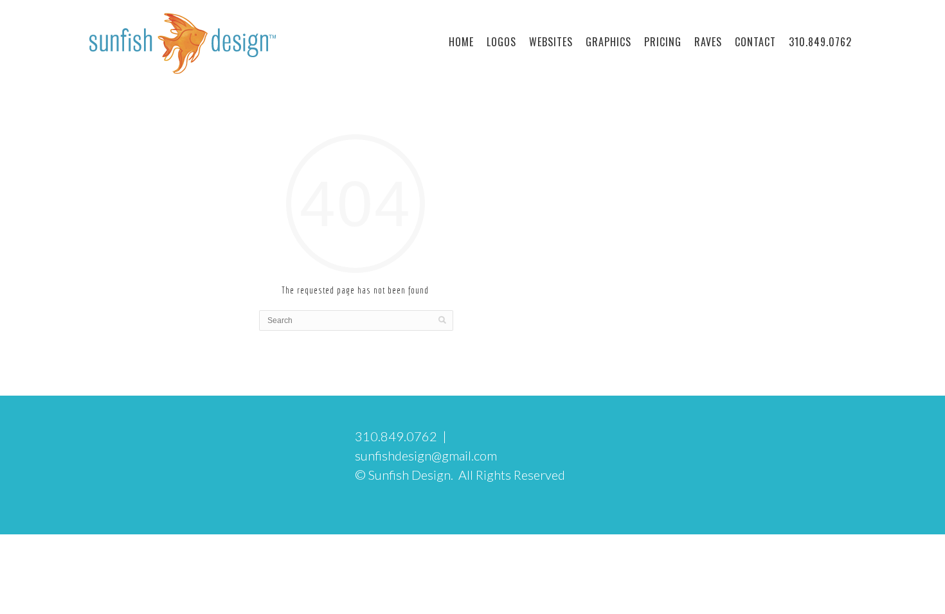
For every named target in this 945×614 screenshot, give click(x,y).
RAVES (708, 41)
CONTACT (755, 41)
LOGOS (501, 41)
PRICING (662, 41)
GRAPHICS (608, 41)
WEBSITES (551, 41)
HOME (461, 41)
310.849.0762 (820, 41)
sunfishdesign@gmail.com (426, 455)
